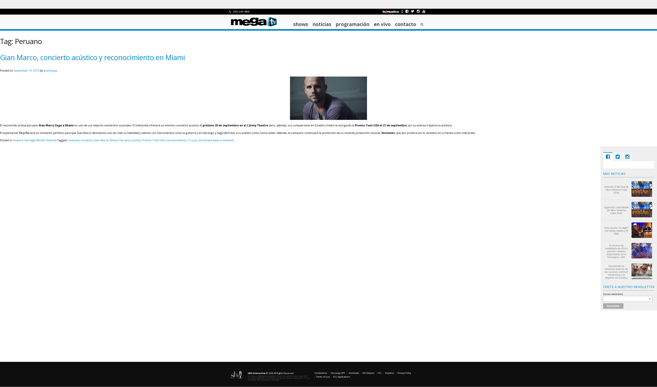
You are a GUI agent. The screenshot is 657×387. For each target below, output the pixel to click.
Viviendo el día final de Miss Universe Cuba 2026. (616, 189)
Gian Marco (101, 140)
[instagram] (418, 11)
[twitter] (412, 11)
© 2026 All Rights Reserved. (271, 373)
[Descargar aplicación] (402, 11)
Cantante (73, 140)
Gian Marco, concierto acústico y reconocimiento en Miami (92, 57)
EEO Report (368, 372)
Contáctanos (320, 372)
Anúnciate (354, 372)
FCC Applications (341, 376)
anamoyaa (50, 70)
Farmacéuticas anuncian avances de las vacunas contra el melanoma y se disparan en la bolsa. (616, 271)
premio (136, 140)
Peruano (124, 140)
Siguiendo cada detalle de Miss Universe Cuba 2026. (616, 210)
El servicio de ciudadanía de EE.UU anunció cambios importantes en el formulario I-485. (616, 251)
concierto (87, 140)
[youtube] (423, 11)
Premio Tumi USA (153, 140)
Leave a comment (222, 140)
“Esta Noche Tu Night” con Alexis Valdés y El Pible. (616, 230)
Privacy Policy (404, 372)
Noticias (322, 24)
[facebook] (406, 11)
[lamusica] (391, 11)
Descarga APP (338, 372)
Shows (300, 24)
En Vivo (382, 24)
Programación (352, 24)
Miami (114, 140)
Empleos (389, 372)
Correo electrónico (627, 294)
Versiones (204, 140)
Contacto (405, 24)
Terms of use (323, 376)
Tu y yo (192, 140)
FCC (380, 372)
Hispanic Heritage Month (29, 140)
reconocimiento (176, 140)
